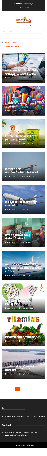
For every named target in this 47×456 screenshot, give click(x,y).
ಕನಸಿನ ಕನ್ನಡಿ (28, 3)
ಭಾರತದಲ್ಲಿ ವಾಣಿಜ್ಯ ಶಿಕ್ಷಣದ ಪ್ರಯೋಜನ (20, 105)
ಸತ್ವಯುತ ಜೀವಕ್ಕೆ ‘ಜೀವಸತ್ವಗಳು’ (23, 337)
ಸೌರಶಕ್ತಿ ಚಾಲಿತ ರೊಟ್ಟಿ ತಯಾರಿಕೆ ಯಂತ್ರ (17, 237)
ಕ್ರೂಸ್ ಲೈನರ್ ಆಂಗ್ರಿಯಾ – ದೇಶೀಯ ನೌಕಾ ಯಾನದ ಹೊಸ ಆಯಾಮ (23, 268)
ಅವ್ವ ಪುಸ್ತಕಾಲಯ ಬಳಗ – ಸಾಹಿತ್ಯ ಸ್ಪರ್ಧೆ (20, 303)
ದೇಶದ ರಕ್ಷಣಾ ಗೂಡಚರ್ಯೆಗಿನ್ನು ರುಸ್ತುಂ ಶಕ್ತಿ (21, 171)
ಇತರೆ (14, 42)
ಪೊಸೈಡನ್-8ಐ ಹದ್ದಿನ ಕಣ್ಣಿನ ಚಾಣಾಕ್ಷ (21, 204)
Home (7, 42)
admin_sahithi (11, 78)
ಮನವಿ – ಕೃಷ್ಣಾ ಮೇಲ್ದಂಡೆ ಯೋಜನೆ (19, 369)
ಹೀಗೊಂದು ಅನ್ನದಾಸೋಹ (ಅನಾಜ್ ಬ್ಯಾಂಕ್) (20, 138)
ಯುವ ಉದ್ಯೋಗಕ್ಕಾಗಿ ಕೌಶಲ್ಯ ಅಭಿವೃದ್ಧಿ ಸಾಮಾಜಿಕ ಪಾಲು (21, 72)
